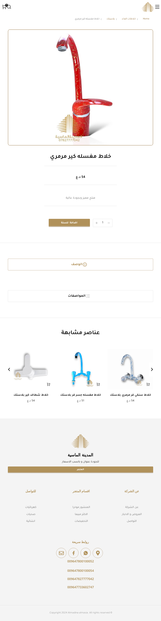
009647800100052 (80, 561)
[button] (9, 369)
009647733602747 (80, 587)
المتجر (80, 469)
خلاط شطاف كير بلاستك (31, 395)
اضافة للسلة (69, 223)
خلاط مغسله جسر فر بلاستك (80, 395)
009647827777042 (80, 579)
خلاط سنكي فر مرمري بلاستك (130, 395)
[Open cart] (4, 7)
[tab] (80, 264)
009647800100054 (80, 570)
